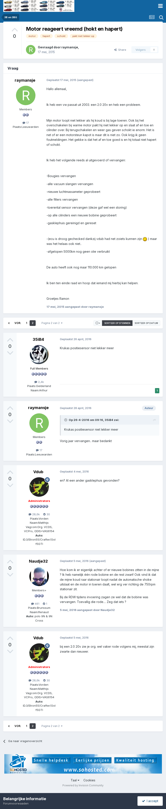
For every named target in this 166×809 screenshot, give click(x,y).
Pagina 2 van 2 (51, 323)
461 (36, 603)
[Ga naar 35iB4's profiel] (39, 354)
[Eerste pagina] (9, 323)
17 (27, 122)
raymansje (69, 47)
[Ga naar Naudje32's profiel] (39, 576)
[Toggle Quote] (66, 420)
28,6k (35, 514)
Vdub (38, 472)
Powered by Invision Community (83, 785)
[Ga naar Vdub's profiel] (39, 487)
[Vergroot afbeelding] (145, 239)
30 (48, 514)
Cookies (89, 780)
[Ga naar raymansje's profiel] (30, 49)
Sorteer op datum (146, 323)
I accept (151, 801)
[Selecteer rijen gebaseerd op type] (98, 323)
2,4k (40, 382)
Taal (74, 780)
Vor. (17, 323)
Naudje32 (38, 561)
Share (121, 49)
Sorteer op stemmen (117, 323)
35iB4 (38, 339)
